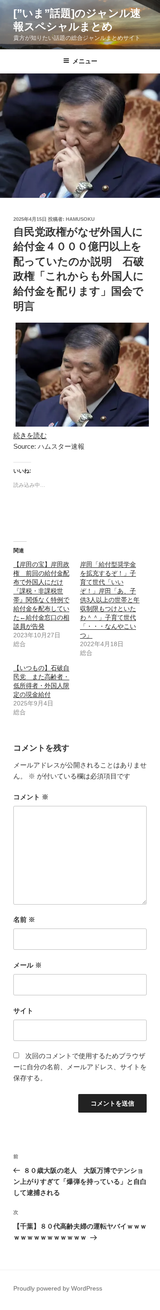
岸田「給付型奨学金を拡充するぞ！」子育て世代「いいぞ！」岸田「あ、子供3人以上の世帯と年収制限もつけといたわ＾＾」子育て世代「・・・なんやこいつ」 (110, 600)
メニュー (84, 61)
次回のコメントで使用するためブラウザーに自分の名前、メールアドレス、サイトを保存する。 (80, 1067)
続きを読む (30, 435)
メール (27, 965)
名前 (24, 919)
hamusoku (80, 219)
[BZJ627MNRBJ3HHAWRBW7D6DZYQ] (82, 424)
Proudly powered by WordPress (57, 1288)
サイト (23, 1010)
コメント (30, 797)
